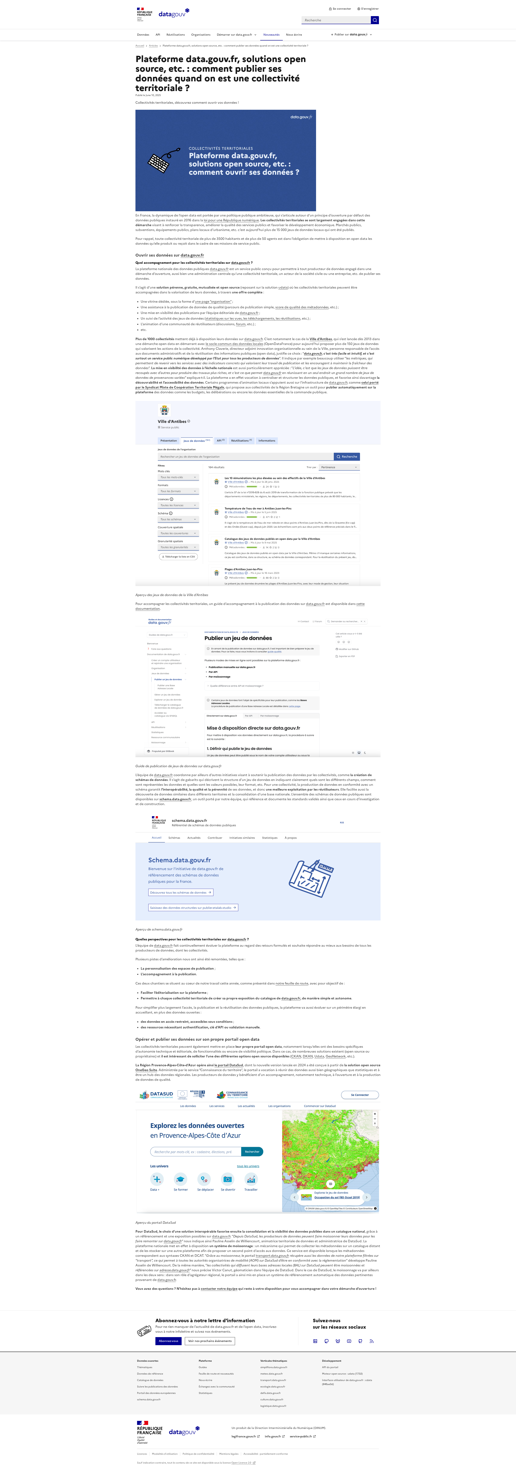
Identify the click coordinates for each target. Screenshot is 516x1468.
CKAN (296, 1056)
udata (283, 287)
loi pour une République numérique (231, 220)
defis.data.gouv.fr (270, 1393)
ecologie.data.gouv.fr (272, 1386)
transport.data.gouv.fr (272, 1255)
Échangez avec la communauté (217, 1386)
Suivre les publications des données (157, 1386)
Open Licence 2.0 (241, 1463)
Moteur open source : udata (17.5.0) (342, 1374)
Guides (203, 1367)
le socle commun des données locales (234, 343)
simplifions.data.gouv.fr (273, 1367)
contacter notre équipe (219, 1288)
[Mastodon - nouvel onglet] (326, 1341)
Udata (319, 1056)
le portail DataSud (228, 1065)
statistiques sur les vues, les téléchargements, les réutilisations (253, 318)
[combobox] (340, 20)
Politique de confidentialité (198, 1454)
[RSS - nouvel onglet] (372, 1341)
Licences (142, 1454)
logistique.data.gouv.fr (273, 1406)
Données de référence (150, 1374)
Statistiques (205, 1393)
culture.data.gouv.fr (271, 1399)
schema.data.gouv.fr (175, 799)
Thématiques (144, 1367)
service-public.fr (301, 1436)
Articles (153, 46)
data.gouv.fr (192, 255)
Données (143, 35)
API (158, 35)
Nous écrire (294, 35)
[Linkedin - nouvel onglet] (315, 1341)
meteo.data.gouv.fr (271, 1374)
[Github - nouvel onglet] (360, 1341)
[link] (340, 9)
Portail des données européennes (156, 1393)
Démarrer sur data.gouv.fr (234, 35)
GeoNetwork (336, 1056)
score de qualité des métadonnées (302, 307)
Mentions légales (228, 1454)
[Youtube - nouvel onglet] (349, 1341)
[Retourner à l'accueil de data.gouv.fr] (174, 14)
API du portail (330, 1367)
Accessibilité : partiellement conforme (265, 1454)
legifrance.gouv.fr (244, 1436)
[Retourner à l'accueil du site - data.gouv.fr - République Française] (184, 1432)
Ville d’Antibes (321, 338)
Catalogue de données (150, 1380)
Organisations (200, 35)
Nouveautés (271, 35)
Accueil (139, 46)
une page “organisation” (213, 301)
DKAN (308, 1056)
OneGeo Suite (146, 1069)
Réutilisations (175, 35)
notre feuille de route (292, 983)
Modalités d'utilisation (165, 1454)
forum (241, 324)
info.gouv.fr (273, 1436)
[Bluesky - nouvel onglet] (338, 1341)
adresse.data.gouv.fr (174, 1270)
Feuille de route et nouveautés (216, 1374)
